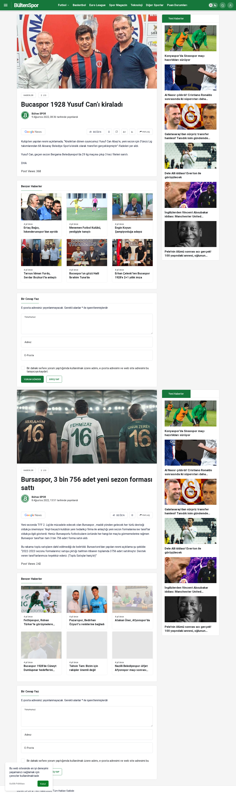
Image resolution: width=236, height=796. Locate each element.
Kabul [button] (43, 783)
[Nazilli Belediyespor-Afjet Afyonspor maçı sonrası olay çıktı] (132, 653)
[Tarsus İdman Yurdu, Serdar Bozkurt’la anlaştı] (41, 260)
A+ (124, 132)
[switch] (213, 5)
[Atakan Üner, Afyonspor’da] (132, 607)
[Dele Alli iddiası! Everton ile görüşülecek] (190, 161)
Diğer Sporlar (155, 5)
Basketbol (79, 5)
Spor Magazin (118, 5)
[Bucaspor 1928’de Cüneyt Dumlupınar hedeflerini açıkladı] (41, 653)
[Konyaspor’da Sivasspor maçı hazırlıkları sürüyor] (190, 43)
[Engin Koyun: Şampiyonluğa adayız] (132, 214)
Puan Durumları (177, 5)
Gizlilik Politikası (17, 783)
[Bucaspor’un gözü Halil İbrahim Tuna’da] (87, 260)
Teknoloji (137, 5)
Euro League (97, 5)
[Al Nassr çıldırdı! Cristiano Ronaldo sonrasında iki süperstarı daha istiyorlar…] (190, 82)
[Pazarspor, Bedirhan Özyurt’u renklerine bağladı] (87, 607)
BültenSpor (26, 5)
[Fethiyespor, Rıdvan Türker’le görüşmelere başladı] (41, 607)
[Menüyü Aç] (6, 5)
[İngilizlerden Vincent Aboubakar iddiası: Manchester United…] (190, 200)
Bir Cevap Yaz (30, 299)
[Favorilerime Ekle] (109, 132)
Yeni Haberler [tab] (176, 18)
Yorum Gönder (32, 379)
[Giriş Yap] (230, 5)
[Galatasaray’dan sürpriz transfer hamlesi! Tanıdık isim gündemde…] (190, 122)
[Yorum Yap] (117, 132)
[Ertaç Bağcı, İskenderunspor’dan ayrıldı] (41, 214)
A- (132, 132)
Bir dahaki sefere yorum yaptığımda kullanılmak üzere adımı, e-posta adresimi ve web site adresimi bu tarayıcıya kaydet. (88, 370)
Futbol (62, 5)
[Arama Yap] (223, 5)
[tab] (205, 19)
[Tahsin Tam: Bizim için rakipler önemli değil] (87, 653)
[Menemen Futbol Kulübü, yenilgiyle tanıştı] (87, 214)
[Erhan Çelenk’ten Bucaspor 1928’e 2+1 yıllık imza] (132, 260)
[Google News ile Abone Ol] (33, 131)
